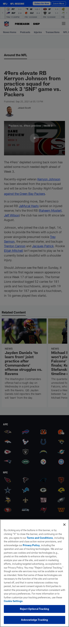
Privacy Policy (31, 545)
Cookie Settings (13, 601)
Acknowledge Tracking (34, 619)
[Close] (64, 524)
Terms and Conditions (40, 537)
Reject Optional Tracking (34, 608)
